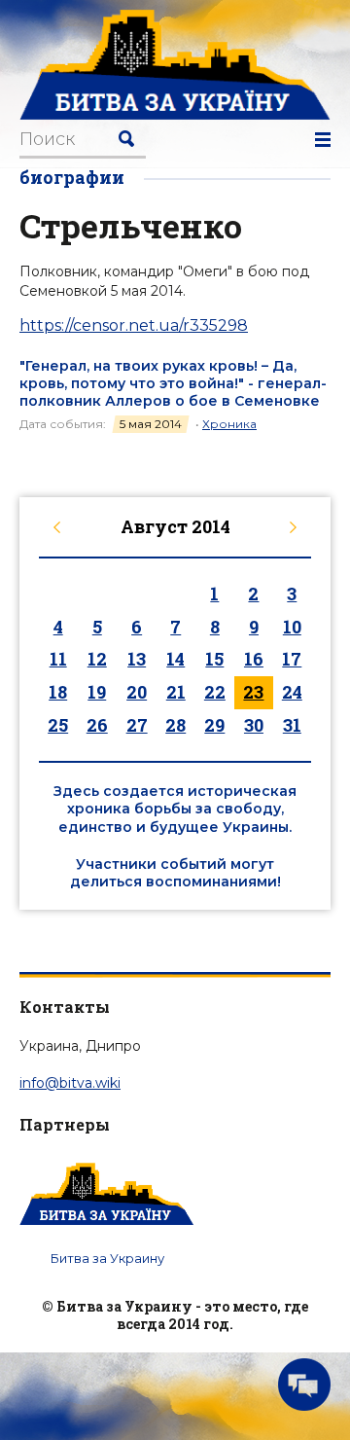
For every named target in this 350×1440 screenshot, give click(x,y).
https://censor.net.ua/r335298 (133, 325)
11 (58, 658)
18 (58, 691)
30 (253, 725)
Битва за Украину (107, 1258)
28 (175, 725)
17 (291, 658)
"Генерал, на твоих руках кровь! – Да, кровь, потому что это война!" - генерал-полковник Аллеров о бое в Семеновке (173, 383)
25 (58, 725)
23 (253, 691)
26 (97, 725)
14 (175, 658)
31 (292, 725)
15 (214, 658)
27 (137, 725)
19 (97, 691)
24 (292, 691)
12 (97, 658)
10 (292, 626)
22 (215, 691)
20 (136, 691)
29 (214, 725)
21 (176, 691)
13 (136, 658)
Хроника (229, 423)
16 (253, 658)
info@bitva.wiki (70, 1083)
